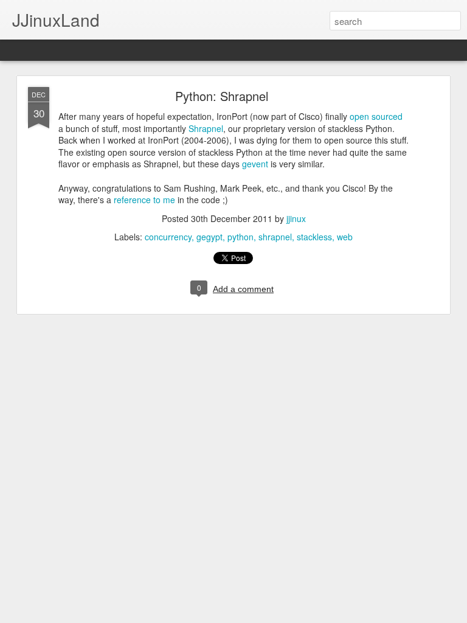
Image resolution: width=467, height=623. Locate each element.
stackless (314, 237)
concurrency (168, 237)
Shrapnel (206, 128)
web (345, 237)
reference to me (144, 199)
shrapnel (275, 237)
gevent (255, 164)
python (240, 237)
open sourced (376, 116)
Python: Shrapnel (221, 96)
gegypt (209, 237)
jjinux (296, 218)
